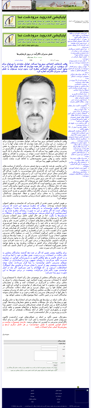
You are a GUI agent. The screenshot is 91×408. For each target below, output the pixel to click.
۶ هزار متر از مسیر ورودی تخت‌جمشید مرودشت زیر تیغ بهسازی (79, 62)
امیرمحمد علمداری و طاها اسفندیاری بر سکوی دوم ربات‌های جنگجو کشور (79, 35)
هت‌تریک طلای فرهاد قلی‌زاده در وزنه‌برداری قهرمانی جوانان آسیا (81, 148)
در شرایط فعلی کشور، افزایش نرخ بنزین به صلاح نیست (80, 154)
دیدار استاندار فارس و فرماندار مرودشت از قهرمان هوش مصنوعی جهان (79, 96)
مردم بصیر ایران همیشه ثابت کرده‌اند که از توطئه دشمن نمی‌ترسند (78, 45)
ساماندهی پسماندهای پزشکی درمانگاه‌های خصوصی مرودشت (79, 174)
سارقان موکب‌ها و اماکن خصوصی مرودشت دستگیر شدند (79, 76)
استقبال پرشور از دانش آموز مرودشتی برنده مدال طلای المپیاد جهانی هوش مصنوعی (78, 115)
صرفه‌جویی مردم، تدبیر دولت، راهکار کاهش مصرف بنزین (79, 102)
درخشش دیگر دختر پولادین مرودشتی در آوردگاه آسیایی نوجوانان (79, 164)
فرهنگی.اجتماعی (19, 60)
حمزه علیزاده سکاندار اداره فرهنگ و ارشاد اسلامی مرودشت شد (79, 90)
